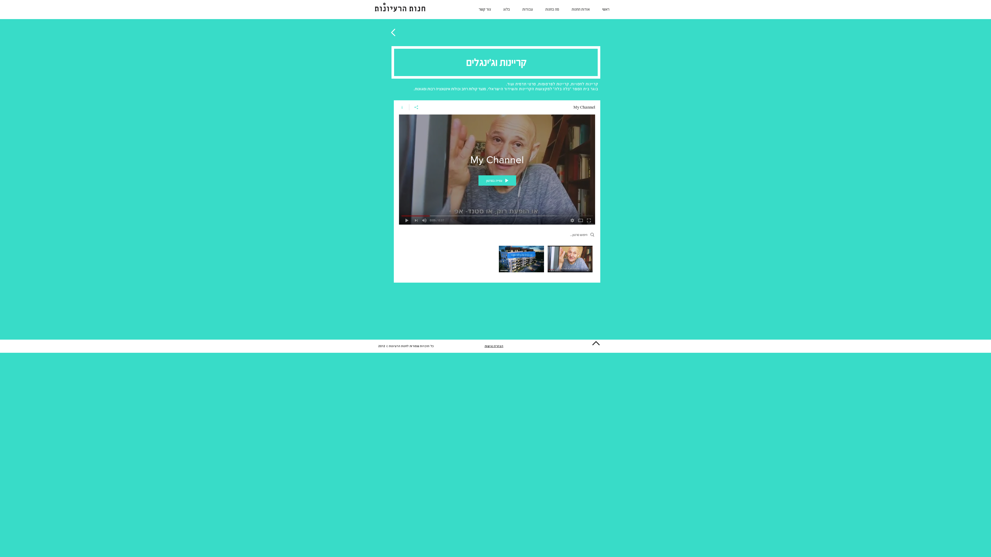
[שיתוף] (416, 107)
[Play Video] (570, 259)
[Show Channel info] (404, 107)
